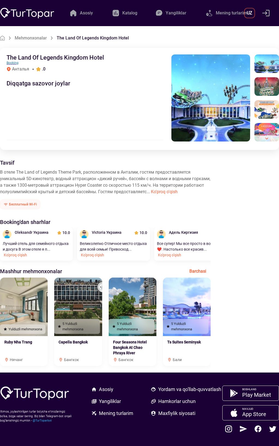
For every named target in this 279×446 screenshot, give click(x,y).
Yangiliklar (110, 401)
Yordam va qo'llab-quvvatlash (189, 389)
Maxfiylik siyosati (176, 413)
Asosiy (106, 389)
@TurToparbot (42, 420)
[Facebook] (258, 429)
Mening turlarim (116, 413)
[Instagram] (229, 429)
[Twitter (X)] (273, 429)
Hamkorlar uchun (177, 401)
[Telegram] (243, 429)
